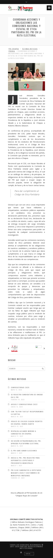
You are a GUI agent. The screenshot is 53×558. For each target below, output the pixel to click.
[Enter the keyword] (43, 368)
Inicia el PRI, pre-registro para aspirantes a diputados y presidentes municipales (25, 460)
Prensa (12, 51)
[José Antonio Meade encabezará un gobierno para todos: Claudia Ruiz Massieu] (44, 348)
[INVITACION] (9, 348)
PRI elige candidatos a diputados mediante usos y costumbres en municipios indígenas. (26, 472)
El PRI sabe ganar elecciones (24, 451)
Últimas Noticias (30, 49)
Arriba (28, 554)
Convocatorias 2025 (20, 387)
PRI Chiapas (14, 49)
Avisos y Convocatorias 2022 (24, 404)
